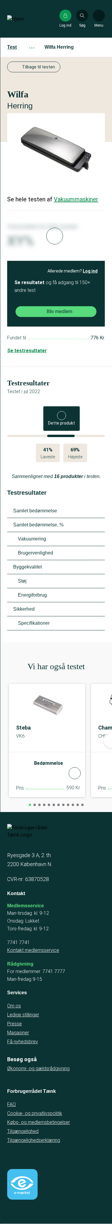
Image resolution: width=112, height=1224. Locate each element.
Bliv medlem (59, 311)
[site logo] (26, 18)
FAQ (11, 1104)
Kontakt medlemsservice (33, 950)
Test (12, 47)
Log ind (90, 271)
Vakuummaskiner (76, 199)
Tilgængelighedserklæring (33, 1140)
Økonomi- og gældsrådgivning (38, 1068)
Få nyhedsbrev (22, 1041)
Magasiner (18, 1032)
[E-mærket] (22, 1184)
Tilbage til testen (38, 67)
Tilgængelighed (23, 1131)
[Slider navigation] (30, 805)
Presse (14, 1024)
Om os (14, 1006)
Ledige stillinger (23, 1015)
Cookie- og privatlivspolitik (34, 1113)
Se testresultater (27, 350)
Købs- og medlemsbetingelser (38, 1122)
